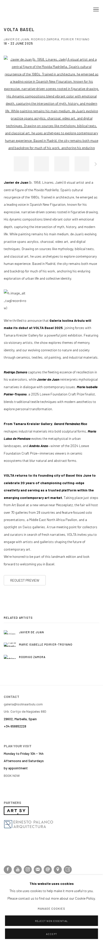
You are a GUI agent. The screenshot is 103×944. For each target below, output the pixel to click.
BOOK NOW (12, 775)
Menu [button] (95, 10)
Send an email (48, 870)
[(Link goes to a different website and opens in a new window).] (16, 813)
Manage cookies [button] (52, 908)
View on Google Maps (58, 870)
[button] (21, 163)
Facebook (8, 870)
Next (95, 164)
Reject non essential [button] (51, 920)
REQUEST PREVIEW (24, 580)
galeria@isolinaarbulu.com (23, 704)
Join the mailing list (38, 870)
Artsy (68, 870)
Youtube (18, 870)
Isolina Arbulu (24, 10)
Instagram (28, 870)
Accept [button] (51, 933)
